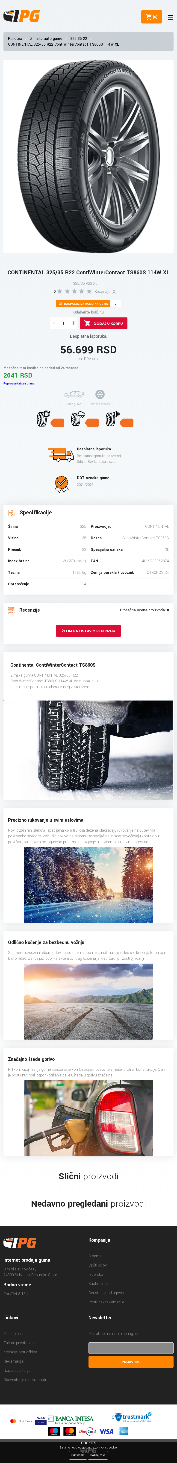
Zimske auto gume (46, 38)
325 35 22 (78, 38)
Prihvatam (78, 1455)
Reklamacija (13, 1361)
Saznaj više (98, 1455)
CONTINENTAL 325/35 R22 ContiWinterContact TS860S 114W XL (63, 44)
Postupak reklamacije (106, 1302)
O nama (95, 1256)
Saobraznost (99, 1283)
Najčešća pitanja (16, 1370)
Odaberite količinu (88, 312)
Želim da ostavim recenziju (88, 631)
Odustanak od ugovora (107, 1293)
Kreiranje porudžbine (20, 1352)
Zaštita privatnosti (18, 1343)
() (154, 17)
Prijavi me (131, 1362)
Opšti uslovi (97, 1265)
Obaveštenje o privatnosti (24, 1379)
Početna (15, 38)
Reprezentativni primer (19, 383)
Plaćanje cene (15, 1333)
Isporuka (95, 1274)
